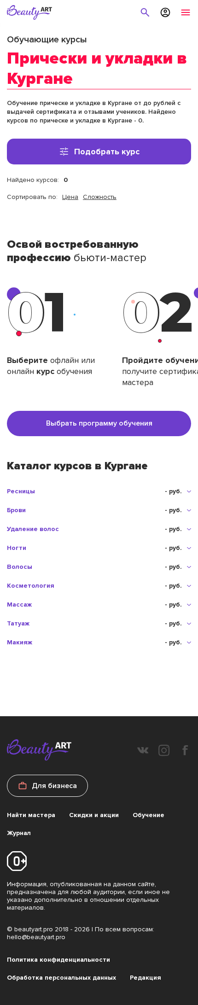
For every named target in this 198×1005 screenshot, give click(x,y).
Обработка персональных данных (61, 978)
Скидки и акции (94, 815)
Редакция (145, 978)
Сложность (99, 197)
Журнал (19, 833)
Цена (70, 197)
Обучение (148, 815)
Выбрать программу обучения (99, 423)
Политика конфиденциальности (58, 960)
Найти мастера (31, 815)
